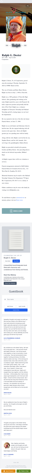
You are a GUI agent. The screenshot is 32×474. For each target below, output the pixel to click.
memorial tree (21, 197)
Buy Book (16, 261)
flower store (19, 200)
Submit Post (16, 310)
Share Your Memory (10, 283)
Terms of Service (20, 467)
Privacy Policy (12, 467)
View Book (7, 261)
